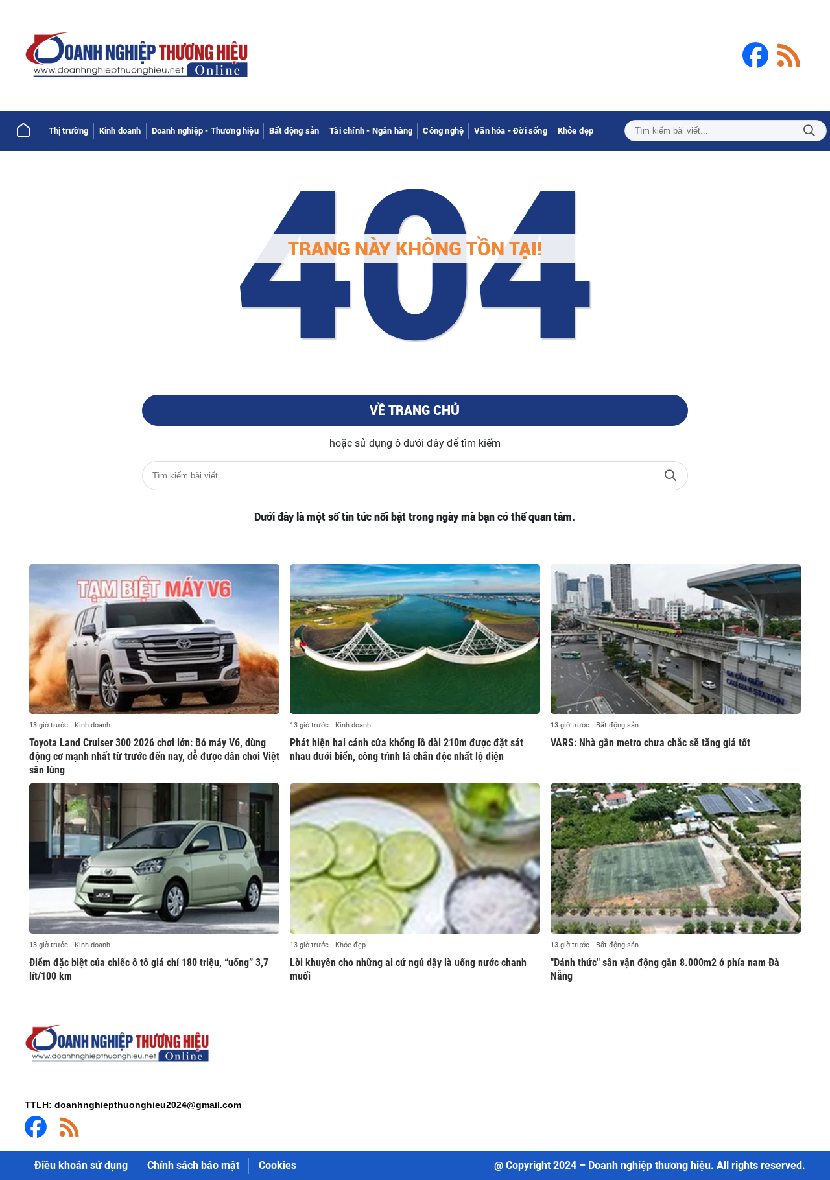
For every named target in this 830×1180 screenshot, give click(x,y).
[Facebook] (755, 55)
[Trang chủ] (23, 131)
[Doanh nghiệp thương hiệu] (138, 55)
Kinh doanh (92, 725)
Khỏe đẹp (350, 945)
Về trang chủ (415, 410)
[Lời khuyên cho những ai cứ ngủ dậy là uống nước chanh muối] (415, 858)
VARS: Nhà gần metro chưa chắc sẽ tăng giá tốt (650, 743)
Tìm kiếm (809, 130)
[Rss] (788, 55)
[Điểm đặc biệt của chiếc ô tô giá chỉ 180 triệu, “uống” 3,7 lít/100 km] (154, 858)
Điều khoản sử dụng (81, 1165)
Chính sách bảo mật (193, 1165)
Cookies (277, 1165)
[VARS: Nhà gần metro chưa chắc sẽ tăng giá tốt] (676, 639)
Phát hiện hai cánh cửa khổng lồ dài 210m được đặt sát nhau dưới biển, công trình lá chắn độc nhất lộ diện (406, 749)
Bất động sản (617, 725)
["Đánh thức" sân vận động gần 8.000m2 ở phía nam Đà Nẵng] (676, 858)
